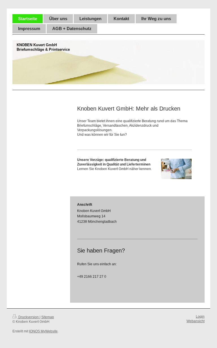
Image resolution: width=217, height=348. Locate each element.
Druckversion (29, 317)
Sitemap (47, 317)
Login (200, 317)
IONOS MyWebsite (43, 331)
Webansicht (195, 321)
